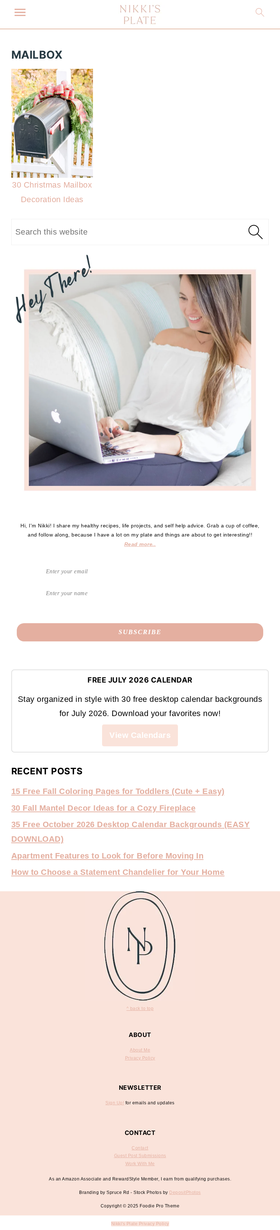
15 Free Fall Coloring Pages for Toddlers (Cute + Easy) (118, 791)
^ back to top (140, 1008)
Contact (140, 1148)
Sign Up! (114, 1102)
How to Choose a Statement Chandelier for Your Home (118, 872)
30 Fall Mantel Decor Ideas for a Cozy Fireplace (103, 808)
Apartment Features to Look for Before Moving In (107, 855)
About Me (140, 1050)
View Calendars (140, 735)
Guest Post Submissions (140, 1155)
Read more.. (140, 544)
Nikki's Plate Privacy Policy (140, 1223)
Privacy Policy (140, 1058)
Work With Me (140, 1163)
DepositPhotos (185, 1192)
